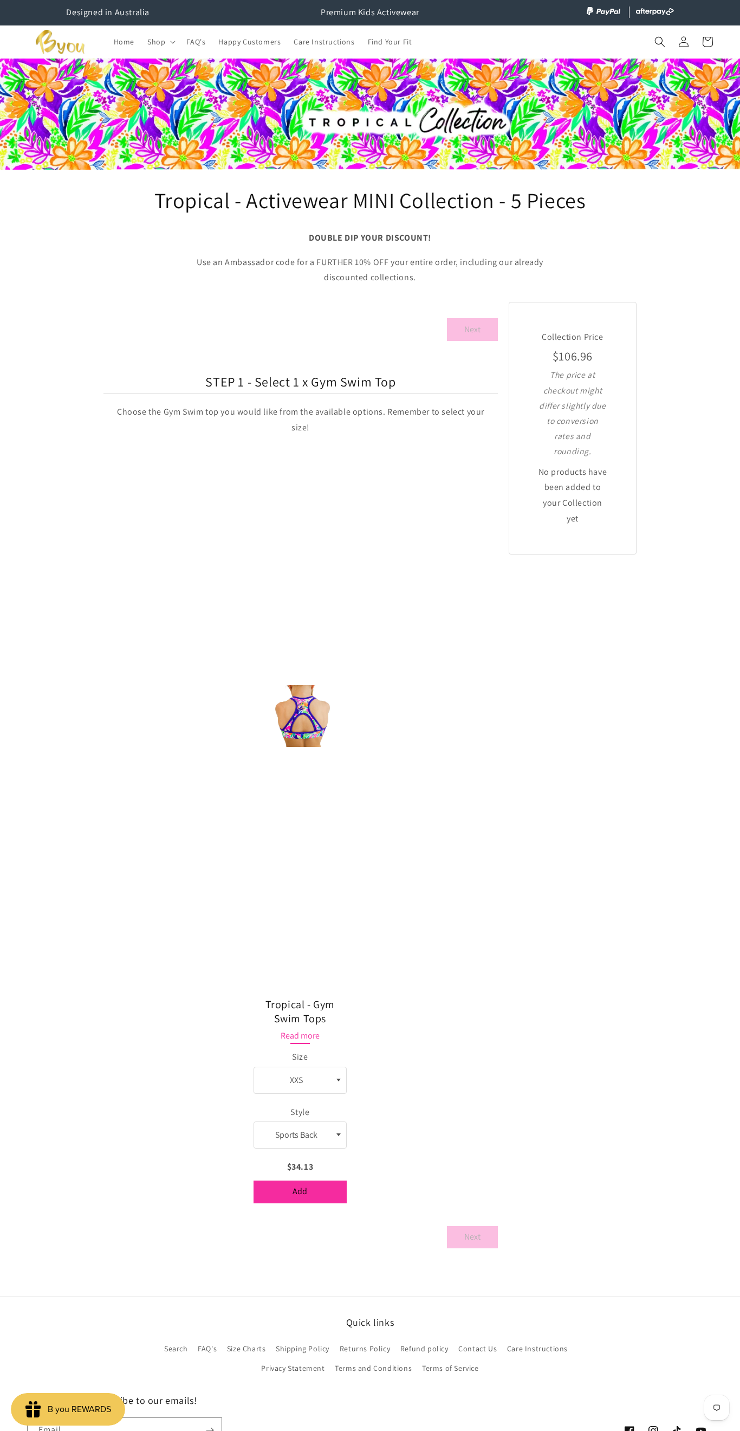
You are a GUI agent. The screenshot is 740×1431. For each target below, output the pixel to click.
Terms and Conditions (373, 1368)
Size (300, 1056)
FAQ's (207, 1348)
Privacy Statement (292, 1368)
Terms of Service (450, 1368)
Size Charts (246, 1348)
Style (299, 1112)
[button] (160, 41)
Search (176, 1348)
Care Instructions (537, 1348)
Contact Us (477, 1348)
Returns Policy (365, 1348)
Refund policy (424, 1348)
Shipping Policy (302, 1348)
